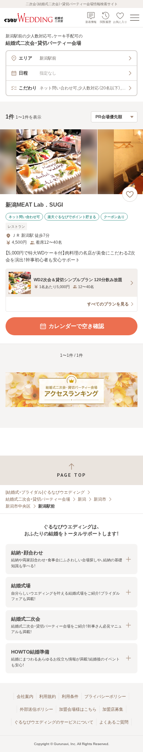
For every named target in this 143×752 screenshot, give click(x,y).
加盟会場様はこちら (77, 709)
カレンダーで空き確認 (76, 326)
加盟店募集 (112, 709)
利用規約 (47, 696)
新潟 (82, 499)
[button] (71, 559)
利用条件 (70, 696)
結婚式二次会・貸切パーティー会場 (38, 499)
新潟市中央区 (18, 506)
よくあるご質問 (113, 722)
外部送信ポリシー (36, 709)
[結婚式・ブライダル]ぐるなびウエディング (45, 492)
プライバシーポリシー (105, 696)
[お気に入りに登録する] (129, 194)
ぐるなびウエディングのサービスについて (53, 722)
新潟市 (100, 499)
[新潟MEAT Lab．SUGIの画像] (71, 161)
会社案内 (25, 696)
